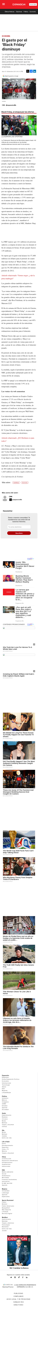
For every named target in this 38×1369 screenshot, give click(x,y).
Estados (5, 1105)
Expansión (5, 1075)
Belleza (4, 1122)
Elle (3, 1130)
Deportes (5, 1147)
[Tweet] (27, 71)
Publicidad (18, 1293)
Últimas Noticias (9, 11)
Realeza (5, 1117)
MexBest (5, 1217)
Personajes (6, 1225)
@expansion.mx (19, 1277)
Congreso (5, 1102)
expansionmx (12, 1277)
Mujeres (5, 1090)
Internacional (6, 1083)
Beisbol (4, 1204)
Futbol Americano (8, 1206)
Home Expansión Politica (10, 1079)
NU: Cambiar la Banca (19, 1268)
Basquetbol (6, 1208)
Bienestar (5, 1226)
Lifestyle (5, 1211)
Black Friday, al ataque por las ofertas (17, 112)
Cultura (4, 1126)
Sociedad (5, 1109)
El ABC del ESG (7, 1183)
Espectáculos (6, 1115)
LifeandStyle (6, 1092)
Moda (4, 1121)
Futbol (4, 1202)
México (4, 1100)
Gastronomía (6, 1219)
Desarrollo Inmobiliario (10, 1160)
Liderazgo (5, 1193)
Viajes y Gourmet (8, 1124)
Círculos (5, 1119)
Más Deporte (6, 1209)
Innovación (6, 1181)
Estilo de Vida (7, 1228)
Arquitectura (6, 1164)
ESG (3, 1088)
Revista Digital (33, 4)
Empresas (19, 11)
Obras (4, 1087)
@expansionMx (11, 105)
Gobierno (5, 1098)
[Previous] (3, 123)
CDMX (4, 1104)
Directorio (18, 1305)
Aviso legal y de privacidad (18, 1299)
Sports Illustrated (7, 1200)
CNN (10, 496)
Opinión (4, 1107)
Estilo (4, 1143)
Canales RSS (18, 1302)
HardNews (16, 482)
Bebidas (5, 1221)
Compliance (19, 1296)
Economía (33, 11)
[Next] (34, 123)
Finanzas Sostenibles (9, 1179)
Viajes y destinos (8, 1223)
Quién (4, 1113)
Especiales (6, 1196)
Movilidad (5, 1177)
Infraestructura (7, 1162)
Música (4, 1151)
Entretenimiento (7, 1145)
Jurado (4, 1230)
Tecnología (6, 1085)
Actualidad (5, 1191)
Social (4, 1174)
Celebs (4, 1136)
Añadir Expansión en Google (11, 76)
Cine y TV (5, 1149)
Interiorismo (6, 1166)
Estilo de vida (7, 1138)
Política (26, 11)
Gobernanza (6, 1175)
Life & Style (6, 1142)
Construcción (6, 1158)
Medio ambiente (7, 1172)
